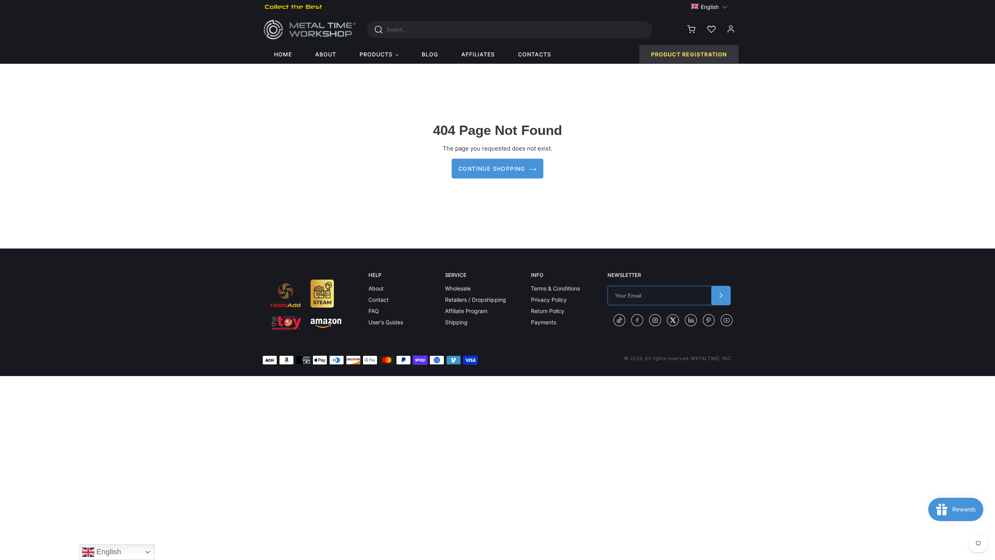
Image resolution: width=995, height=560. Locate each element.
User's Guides (385, 322)
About (376, 288)
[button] (709, 6)
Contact (378, 299)
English (107, 552)
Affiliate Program (466, 311)
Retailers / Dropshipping (475, 299)
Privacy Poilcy (549, 299)
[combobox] (509, 29)
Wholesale (458, 288)
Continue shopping (491, 168)
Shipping (456, 322)
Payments (543, 322)
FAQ (373, 311)
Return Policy (547, 311)
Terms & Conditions (555, 288)
